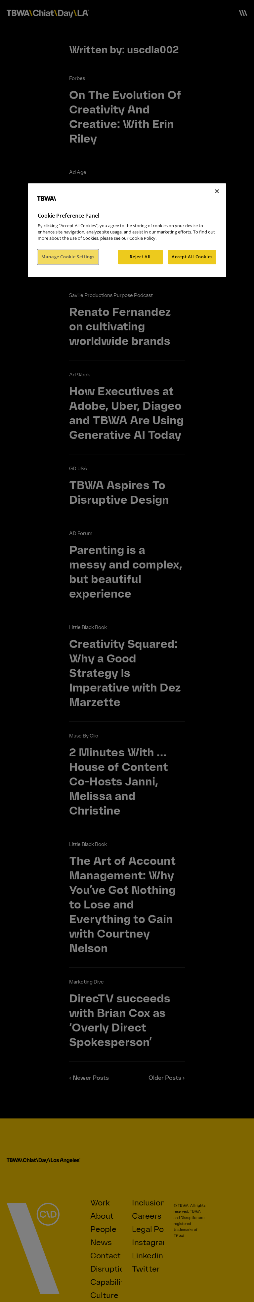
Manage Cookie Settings (68, 257)
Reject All (140, 257)
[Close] (217, 191)
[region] (127, 230)
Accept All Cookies (192, 257)
